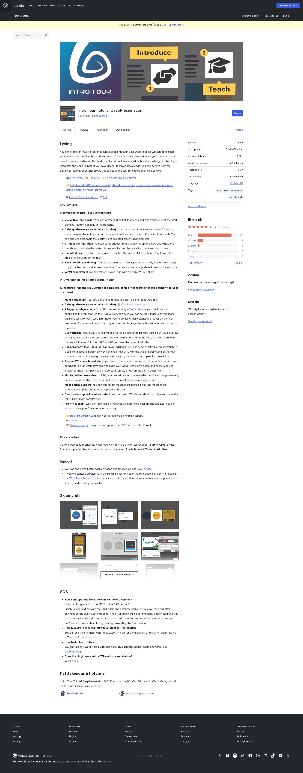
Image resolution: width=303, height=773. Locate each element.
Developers (131, 736)
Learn (128, 726)
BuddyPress (245, 741)
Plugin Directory (21, 15)
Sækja (237, 113)
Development (123, 129)
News (15, 731)
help (219, 191)
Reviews (83, 129)
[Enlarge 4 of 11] (93, 536)
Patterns (73, 741)
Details (67, 129)
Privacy (16, 741)
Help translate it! (175, 24)
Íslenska (47, 756)
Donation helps (79, 425)
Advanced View (197, 206)
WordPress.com (246, 726)
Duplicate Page (73, 651)
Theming (94, 177)
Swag (185, 741)
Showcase (74, 726)
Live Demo (76, 177)
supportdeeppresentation (140, 693)
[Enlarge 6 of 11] (174, 536)
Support (129, 731)
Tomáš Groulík (98, 115)
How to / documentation (83, 197)
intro (226, 191)
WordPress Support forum (84, 478)
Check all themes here (134, 304)
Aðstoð (239, 129)
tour (231, 197)
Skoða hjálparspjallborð (201, 289)
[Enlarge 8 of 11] (134, 567)
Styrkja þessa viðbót (200, 321)
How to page (144, 468)
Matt (241, 731)
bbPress (243, 736)
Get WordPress (288, 5)
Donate (186, 736)
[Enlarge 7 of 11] (93, 567)
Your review (195, 262)
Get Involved (188, 726)
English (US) (236, 183)
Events (184, 731)
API (105, 197)
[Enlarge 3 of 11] (174, 505)
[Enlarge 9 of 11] (174, 567)
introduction (236, 191)
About (16, 726)
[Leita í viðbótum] (46, 35)
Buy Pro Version (80, 415)
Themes (73, 731)
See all (239, 262)
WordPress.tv (133, 741)
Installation (102, 129)
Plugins (72, 736)
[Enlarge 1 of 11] (93, 505)
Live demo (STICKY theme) (121, 177)
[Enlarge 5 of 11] (134, 536)
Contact (74, 420)
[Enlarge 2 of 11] (134, 505)
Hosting (17, 736)
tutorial (238, 197)
